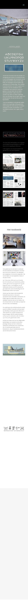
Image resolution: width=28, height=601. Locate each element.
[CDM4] (14, 206)
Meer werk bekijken (14, 590)
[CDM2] (14, 169)
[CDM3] (14, 187)
